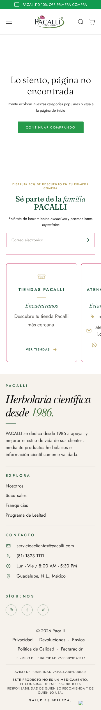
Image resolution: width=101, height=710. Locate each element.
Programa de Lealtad (26, 515)
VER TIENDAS (38, 349)
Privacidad (22, 640)
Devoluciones (52, 640)
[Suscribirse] (87, 240)
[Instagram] (11, 609)
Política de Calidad (36, 649)
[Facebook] (27, 609)
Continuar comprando (50, 127)
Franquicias (17, 505)
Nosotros (15, 486)
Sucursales (16, 495)
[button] (9, 22)
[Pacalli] (43, 609)
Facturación (72, 649)
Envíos (78, 640)
